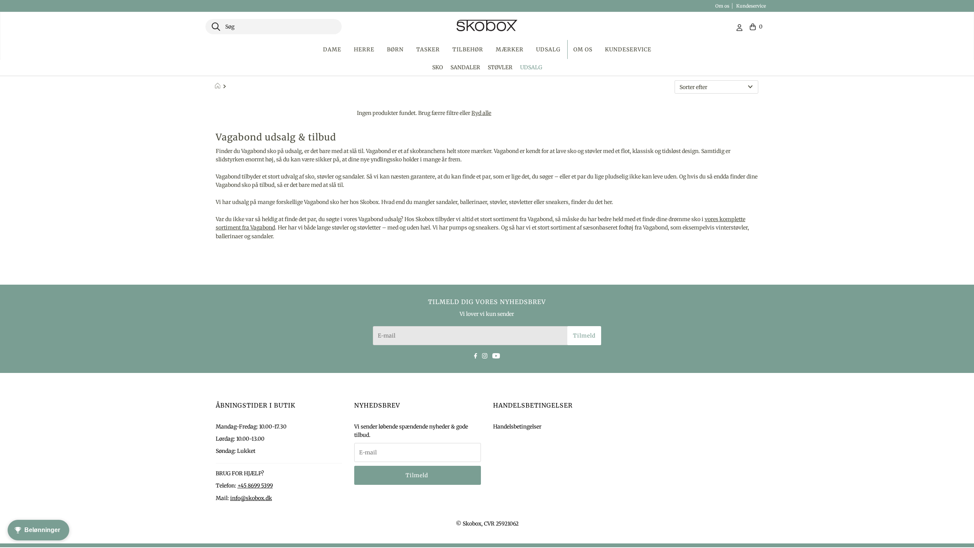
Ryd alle (481, 113)
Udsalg (548, 49)
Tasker (428, 49)
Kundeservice (751, 6)
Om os (722, 6)
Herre (364, 49)
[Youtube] (496, 355)
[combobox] (273, 26)
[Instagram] (484, 355)
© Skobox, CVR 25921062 (487, 523)
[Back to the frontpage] (218, 87)
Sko (437, 67)
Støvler (500, 67)
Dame (332, 49)
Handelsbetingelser (517, 426)
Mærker (510, 49)
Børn (395, 49)
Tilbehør (467, 49)
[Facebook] (475, 355)
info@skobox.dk (251, 498)
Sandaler (465, 67)
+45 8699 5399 (255, 485)
